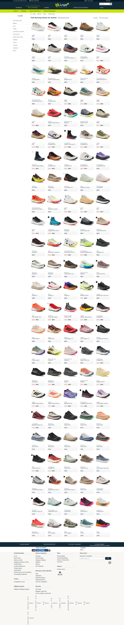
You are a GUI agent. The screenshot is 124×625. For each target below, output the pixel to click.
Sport (14, 28)
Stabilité (15, 48)
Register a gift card (41, 591)
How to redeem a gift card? (43, 593)
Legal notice (17, 570)
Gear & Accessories (50, 11)
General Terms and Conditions (22, 572)
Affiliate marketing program (21, 589)
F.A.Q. (16, 556)
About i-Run (17, 558)
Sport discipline (18, 37)
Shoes (16, 11)
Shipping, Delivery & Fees (21, 562)
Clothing (23, 11)
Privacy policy (18, 568)
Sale (101, 7)
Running (19, 7)
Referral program (40, 577)
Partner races (61, 569)
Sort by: (96, 17)
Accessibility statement (20, 574)
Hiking (46, 7)
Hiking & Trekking (41, 560)
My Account (89, 0)
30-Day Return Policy (20, 0)
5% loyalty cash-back (75, 544)
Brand (15, 23)
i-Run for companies (41, 581)
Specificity (16, 34)
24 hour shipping (24, 544)
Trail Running (33, 7)
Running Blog (61, 556)
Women (39, 14)
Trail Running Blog (62, 558)
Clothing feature (18, 31)
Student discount (40, 579)
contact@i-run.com (19, 581)
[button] (104, 17)
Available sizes (17, 20)
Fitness (38, 564)
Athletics (38, 562)
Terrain (15, 39)
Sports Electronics (80, 7)
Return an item (18, 560)
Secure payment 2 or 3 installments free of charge (100, 545)
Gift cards (38, 589)
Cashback (38, 575)
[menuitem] (16, 11)
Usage (15, 42)
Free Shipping (34, 0)
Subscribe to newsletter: (86, 556)
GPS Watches (40, 566)
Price (14, 50)
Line (14, 26)
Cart (109, 0)
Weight (15, 45)
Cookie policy (18, 564)
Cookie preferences (19, 566)
